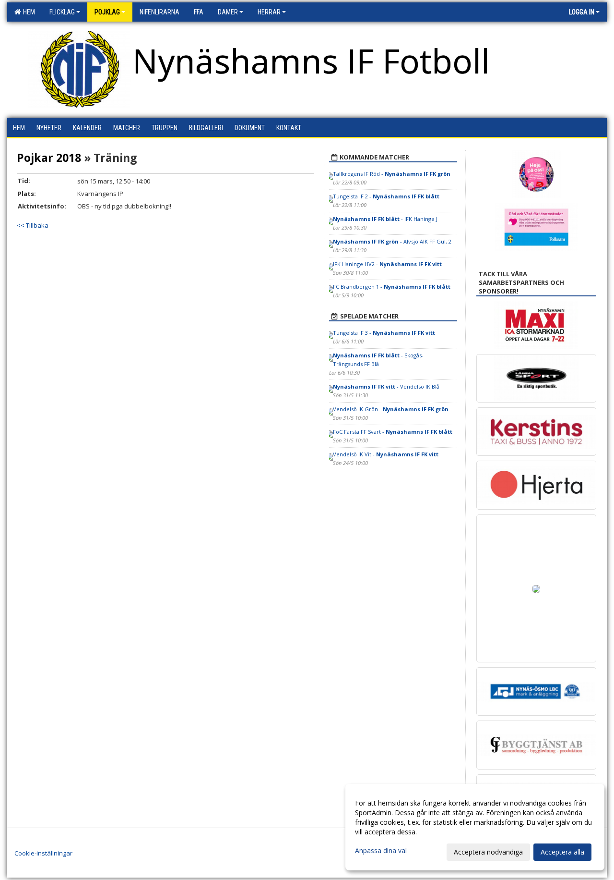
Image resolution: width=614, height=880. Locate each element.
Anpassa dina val (381, 850)
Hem (27, 12)
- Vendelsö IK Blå (386, 386)
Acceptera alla (562, 851)
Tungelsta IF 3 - (384, 332)
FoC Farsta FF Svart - (392, 431)
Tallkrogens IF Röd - (391, 173)
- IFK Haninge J (385, 218)
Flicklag (62, 12)
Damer (228, 12)
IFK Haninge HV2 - (387, 264)
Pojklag (107, 12)
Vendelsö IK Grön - (391, 409)
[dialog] (474, 827)
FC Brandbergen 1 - (391, 286)
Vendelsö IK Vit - (385, 454)
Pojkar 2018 (49, 157)
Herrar (269, 12)
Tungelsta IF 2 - (386, 196)
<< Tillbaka (32, 225)
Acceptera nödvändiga (488, 851)
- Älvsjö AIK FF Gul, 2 (392, 241)
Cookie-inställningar (43, 853)
